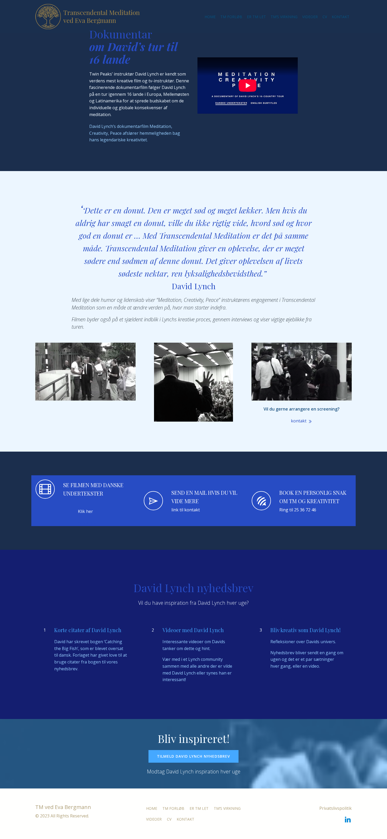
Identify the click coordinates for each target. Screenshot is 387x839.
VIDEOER (310, 16)
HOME (210, 16)
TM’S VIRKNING (284, 16)
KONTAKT (340, 16)
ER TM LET (256, 16)
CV (324, 16)
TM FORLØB (231, 16)
